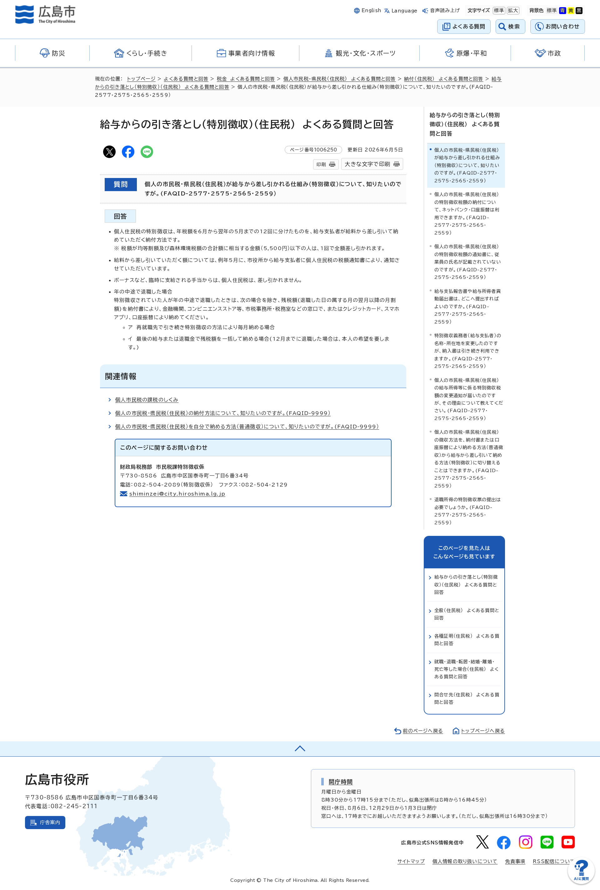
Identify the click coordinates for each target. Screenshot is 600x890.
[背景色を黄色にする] (571, 10)
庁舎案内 (50, 822)
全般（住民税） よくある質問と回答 (466, 614)
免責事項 (515, 861)
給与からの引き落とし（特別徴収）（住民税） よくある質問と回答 (465, 124)
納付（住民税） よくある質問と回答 (443, 79)
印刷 (321, 164)
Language (405, 10)
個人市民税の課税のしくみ (146, 399)
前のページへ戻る (423, 731)
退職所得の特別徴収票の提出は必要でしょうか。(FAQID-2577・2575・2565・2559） (467, 511)
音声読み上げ (445, 10)
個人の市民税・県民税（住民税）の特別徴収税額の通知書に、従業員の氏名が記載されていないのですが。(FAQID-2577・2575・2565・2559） (467, 261)
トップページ (141, 79)
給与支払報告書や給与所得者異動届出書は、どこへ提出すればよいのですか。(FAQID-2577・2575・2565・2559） (467, 306)
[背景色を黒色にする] (579, 10)
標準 (498, 10)
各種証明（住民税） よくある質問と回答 (466, 640)
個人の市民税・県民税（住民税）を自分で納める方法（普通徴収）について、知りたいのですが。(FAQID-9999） (247, 426)
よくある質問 (468, 26)
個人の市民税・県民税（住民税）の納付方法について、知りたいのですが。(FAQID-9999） (223, 413)
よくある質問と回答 (186, 79)
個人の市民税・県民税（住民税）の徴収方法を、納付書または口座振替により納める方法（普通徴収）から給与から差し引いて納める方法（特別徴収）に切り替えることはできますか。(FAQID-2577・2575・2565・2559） (468, 459)
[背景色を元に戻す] (552, 10)
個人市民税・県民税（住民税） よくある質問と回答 (339, 79)
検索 (514, 26)
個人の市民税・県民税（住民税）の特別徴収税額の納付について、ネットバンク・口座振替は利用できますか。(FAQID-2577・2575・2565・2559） (466, 213)
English (372, 10)
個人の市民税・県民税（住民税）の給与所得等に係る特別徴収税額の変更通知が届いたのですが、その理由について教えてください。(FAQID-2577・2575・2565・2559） (468, 399)
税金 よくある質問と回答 (246, 79)
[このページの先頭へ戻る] (300, 748)
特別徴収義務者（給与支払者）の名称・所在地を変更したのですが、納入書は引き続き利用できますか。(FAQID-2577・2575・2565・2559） (467, 350)
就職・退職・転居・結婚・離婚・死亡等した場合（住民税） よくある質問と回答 (466, 669)
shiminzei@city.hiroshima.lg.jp (177, 493)
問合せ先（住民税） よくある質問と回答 (466, 698)
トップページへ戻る (483, 731)
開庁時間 (341, 781)
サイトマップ (411, 861)
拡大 (512, 10)
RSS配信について (554, 861)
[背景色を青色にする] (562, 10)
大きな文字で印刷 (367, 164)
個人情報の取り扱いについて (465, 861)
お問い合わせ (563, 26)
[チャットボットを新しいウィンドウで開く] (581, 882)
